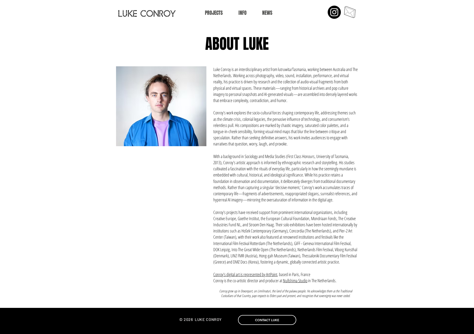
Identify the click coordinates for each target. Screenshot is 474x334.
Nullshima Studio (295, 280)
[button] (242, 13)
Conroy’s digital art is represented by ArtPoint (245, 274)
